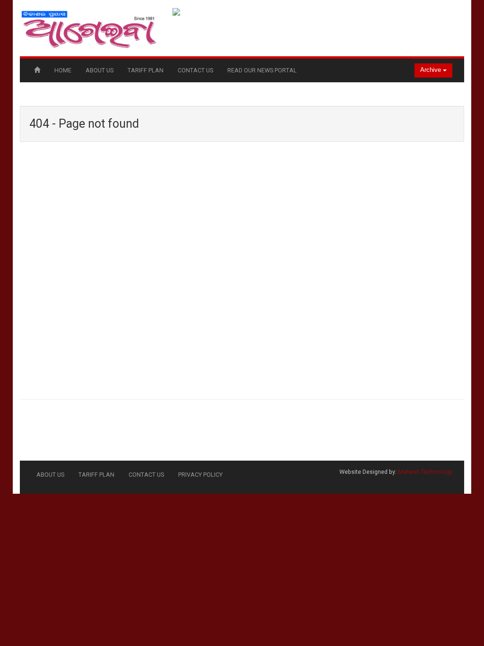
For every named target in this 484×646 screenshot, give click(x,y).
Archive (431, 70)
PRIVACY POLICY (200, 474)
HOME (62, 70)
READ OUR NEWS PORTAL (262, 70)
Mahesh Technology (425, 471)
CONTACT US (195, 70)
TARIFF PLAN (146, 70)
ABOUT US (99, 70)
